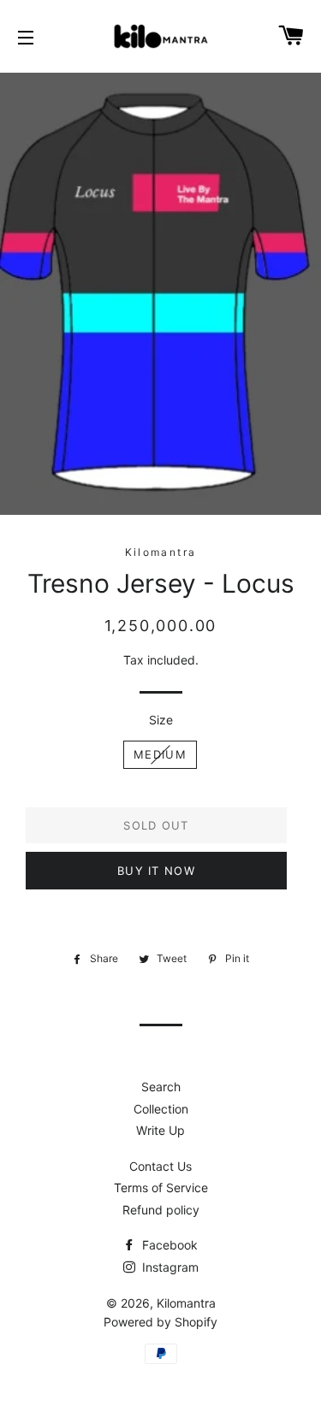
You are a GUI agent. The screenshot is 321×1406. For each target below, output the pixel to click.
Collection (161, 1109)
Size (161, 719)
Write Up (160, 1130)
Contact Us (160, 1166)
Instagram (169, 1267)
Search (161, 1086)
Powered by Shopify (160, 1321)
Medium (160, 754)
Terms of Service (161, 1187)
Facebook (168, 1245)
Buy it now (156, 870)
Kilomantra (186, 1303)
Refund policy (160, 1209)
